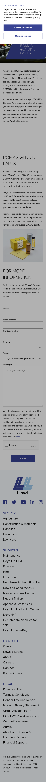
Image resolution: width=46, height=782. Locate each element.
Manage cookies (23, 36)
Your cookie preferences (14, 6)
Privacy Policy (33, 17)
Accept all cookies (23, 27)
